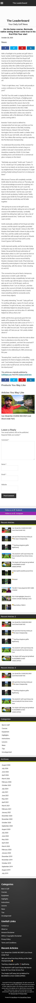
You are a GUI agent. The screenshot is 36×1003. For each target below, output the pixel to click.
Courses (4, 728)
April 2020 (5, 843)
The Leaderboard (20, 3)
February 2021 (6, 809)
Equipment (5, 732)
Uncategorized (7, 752)
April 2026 (5, 775)
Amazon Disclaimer (7, 932)
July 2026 (5, 768)
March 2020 (6, 846)
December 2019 (7, 856)
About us (4, 929)
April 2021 (5, 802)
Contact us (5, 926)
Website (4, 484)
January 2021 (6, 812)
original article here (25, 374)
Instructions (6, 738)
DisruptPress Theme (25, 997)
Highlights (5, 735)
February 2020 (6, 849)
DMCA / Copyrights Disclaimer (11, 936)
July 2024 (5, 789)
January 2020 (6, 853)
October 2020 (6, 822)
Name (3, 464)
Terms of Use (14, 993)
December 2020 (7, 816)
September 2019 (7, 866)
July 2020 (5, 833)
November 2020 (7, 819)
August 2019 (6, 870)
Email (3, 474)
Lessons (4, 742)
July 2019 (5, 873)
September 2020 (7, 826)
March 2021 (6, 805)
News (4, 42)
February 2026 (6, 782)
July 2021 (5, 792)
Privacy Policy (6, 939)
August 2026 (6, 765)
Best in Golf (6, 725)
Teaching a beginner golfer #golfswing (15, 964)
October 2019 (6, 863)
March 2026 (6, 778)
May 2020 (5, 839)
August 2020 (6, 829)
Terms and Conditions (8, 943)
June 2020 (5, 836)
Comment (5, 440)
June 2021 (5, 795)
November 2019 (7, 860)
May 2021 (5, 799)
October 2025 (6, 785)
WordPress (14, 997)
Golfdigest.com (6, 374)
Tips (3, 748)
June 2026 (5, 772)
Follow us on (13, 510)
